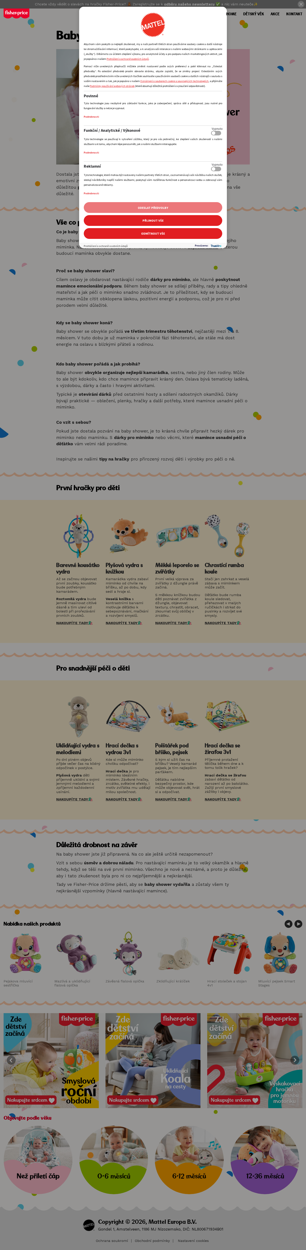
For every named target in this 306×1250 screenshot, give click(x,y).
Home (231, 14)
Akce (275, 14)
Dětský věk (253, 14)
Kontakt (294, 14)
